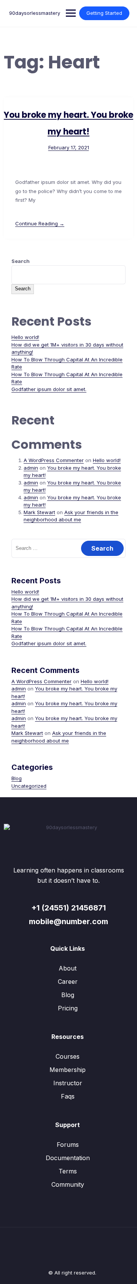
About (67, 968)
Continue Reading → (39, 223)
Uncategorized (28, 786)
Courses (68, 1056)
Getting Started (104, 13)
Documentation (68, 1158)
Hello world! (25, 337)
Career (68, 981)
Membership (67, 1069)
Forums (68, 1144)
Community (67, 1184)
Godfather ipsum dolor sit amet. (48, 389)
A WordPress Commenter (54, 460)
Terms (68, 1171)
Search (20, 261)
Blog (16, 778)
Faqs (68, 1096)
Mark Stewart (39, 512)
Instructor (67, 1083)
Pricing (68, 1008)
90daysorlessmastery (34, 13)
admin (31, 468)
